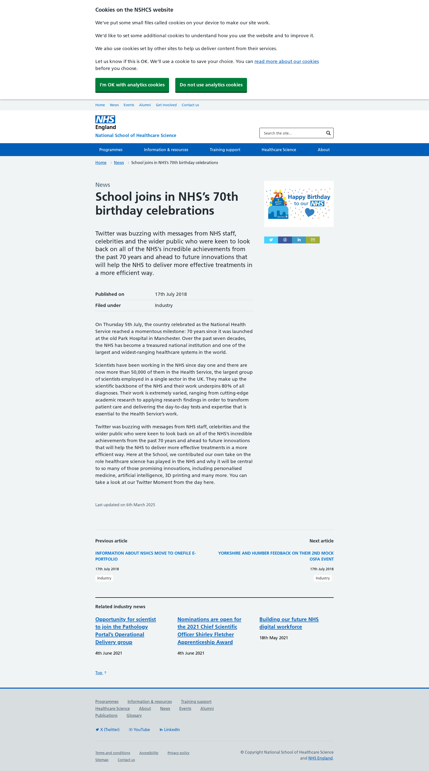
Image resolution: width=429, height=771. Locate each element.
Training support (225, 149)
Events (129, 105)
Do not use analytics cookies (211, 85)
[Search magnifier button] (328, 133)
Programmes (110, 149)
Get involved (166, 105)
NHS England (320, 758)
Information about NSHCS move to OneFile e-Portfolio (145, 556)
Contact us (190, 105)
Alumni (145, 105)
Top (99, 672)
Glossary (134, 715)
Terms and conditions (112, 753)
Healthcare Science (279, 149)
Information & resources (166, 149)
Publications (106, 715)
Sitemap (101, 760)
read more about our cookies (286, 61)
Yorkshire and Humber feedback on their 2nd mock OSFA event (276, 556)
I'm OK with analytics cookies (132, 85)
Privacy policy (178, 753)
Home (100, 105)
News (114, 105)
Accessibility (148, 753)
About (324, 149)
